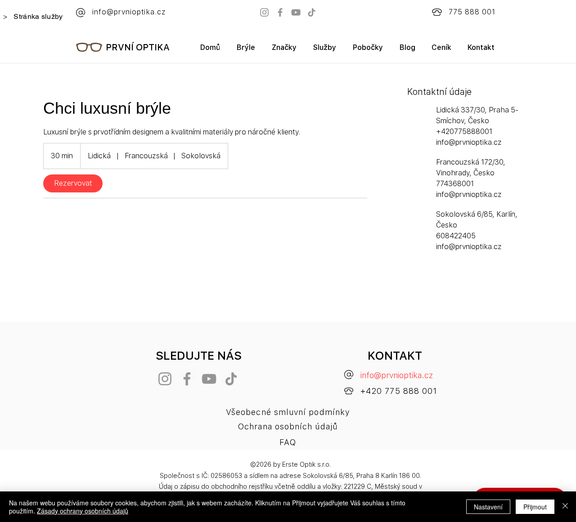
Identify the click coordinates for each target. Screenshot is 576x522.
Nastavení (488, 506)
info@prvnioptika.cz (396, 375)
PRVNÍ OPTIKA (138, 47)
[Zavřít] (565, 507)
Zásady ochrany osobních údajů (82, 510)
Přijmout (535, 506)
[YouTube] (296, 12)
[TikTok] (311, 12)
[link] (73, 183)
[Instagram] (264, 12)
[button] (284, 50)
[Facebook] (280, 12)
